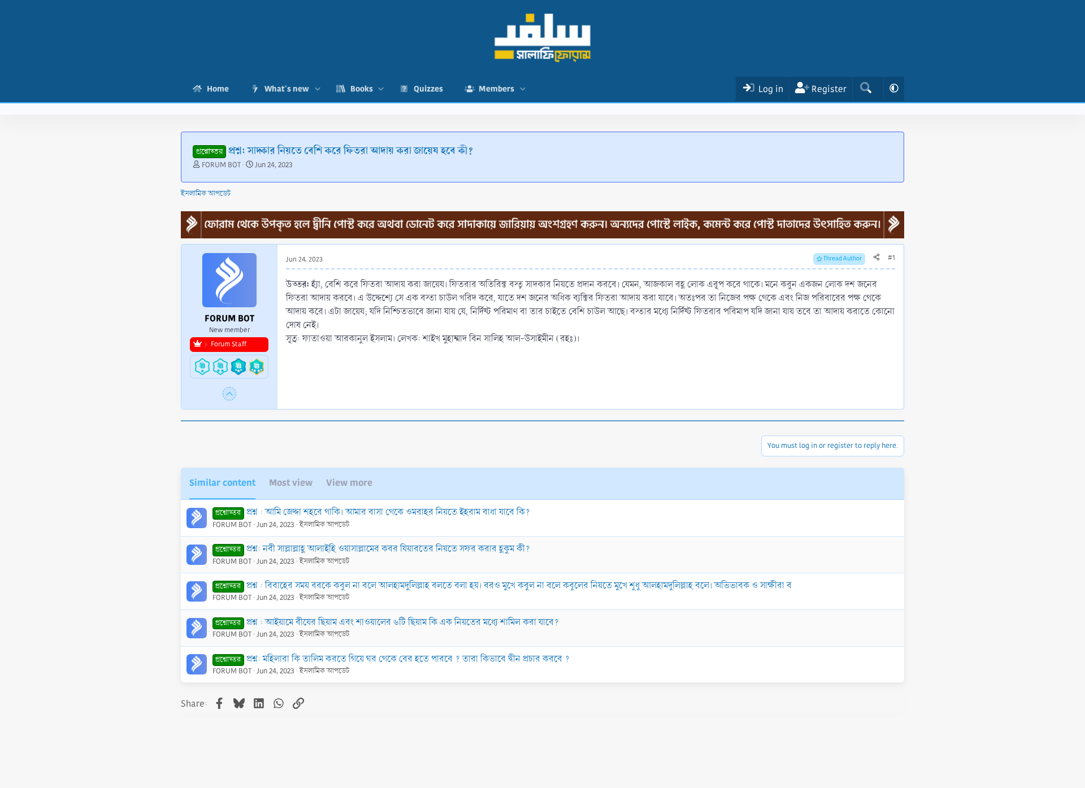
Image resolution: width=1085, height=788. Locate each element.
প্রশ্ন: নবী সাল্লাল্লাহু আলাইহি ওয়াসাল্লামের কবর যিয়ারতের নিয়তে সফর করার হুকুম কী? (388, 548)
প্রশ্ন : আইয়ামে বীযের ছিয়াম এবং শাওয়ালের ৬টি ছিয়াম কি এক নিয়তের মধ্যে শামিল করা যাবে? (402, 622)
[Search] (865, 89)
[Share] (876, 258)
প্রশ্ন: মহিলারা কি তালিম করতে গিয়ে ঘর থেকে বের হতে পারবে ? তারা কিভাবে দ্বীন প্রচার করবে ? (408, 658)
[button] (317, 89)
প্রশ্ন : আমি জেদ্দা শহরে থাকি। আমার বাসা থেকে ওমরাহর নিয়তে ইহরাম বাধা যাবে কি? (388, 512)
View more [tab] (349, 483)
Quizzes (428, 88)
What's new (286, 88)
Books (361, 88)
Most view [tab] (291, 483)
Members (496, 88)
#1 (891, 258)
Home (218, 88)
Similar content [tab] (222, 483)
